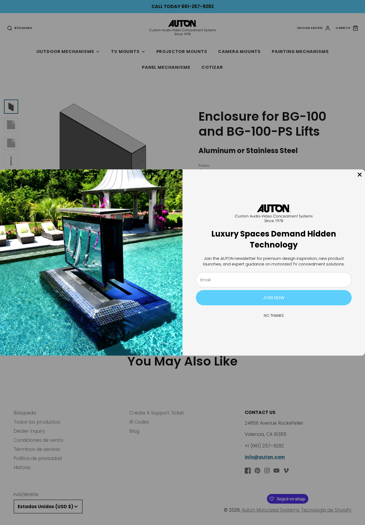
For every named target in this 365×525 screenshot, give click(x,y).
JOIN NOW (274, 298)
